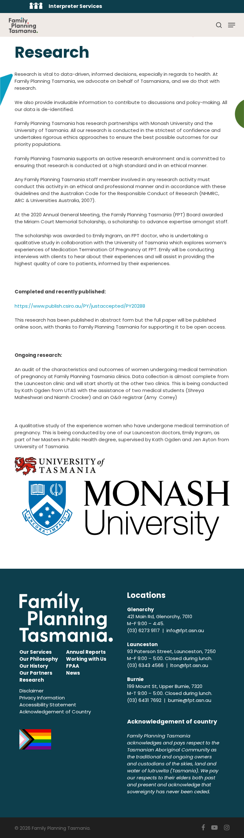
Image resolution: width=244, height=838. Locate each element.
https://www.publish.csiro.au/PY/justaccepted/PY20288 (80, 306)
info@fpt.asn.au (185, 630)
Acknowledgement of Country (55, 711)
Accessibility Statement (47, 704)
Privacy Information (42, 697)
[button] (231, 25)
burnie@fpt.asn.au (189, 700)
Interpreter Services (75, 6)
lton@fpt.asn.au (189, 665)
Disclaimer (31, 690)
